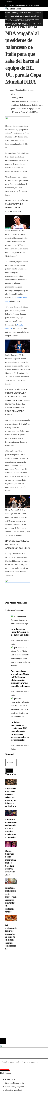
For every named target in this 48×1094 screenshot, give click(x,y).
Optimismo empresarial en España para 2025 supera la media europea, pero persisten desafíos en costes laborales (20, 731)
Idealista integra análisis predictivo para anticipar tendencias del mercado (26, 1008)
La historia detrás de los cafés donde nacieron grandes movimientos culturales (23, 12)
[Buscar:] (11, 763)
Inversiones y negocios (20, 968)
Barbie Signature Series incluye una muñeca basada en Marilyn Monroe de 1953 (10, 863)
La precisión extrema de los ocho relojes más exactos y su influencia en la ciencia (11, 797)
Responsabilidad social (20, 971)
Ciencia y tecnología (19, 960)
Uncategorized (11, 21)
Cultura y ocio (17, 964)
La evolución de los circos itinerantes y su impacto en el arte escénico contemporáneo (11, 937)
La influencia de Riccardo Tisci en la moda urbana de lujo (20, 632)
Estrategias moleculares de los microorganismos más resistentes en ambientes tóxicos (10, 900)
